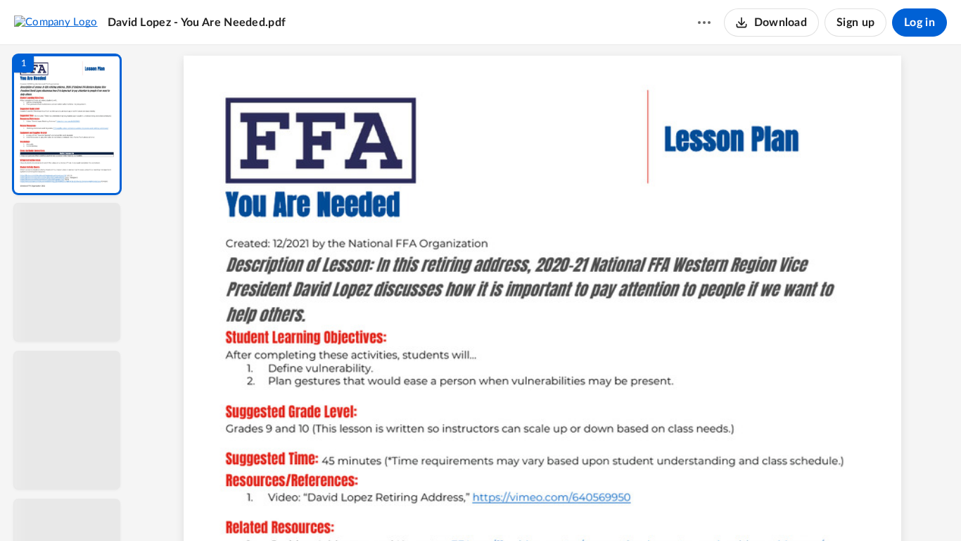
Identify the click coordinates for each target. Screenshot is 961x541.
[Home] (56, 22)
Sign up (855, 22)
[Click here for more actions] (704, 22)
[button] (67, 124)
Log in (919, 22)
